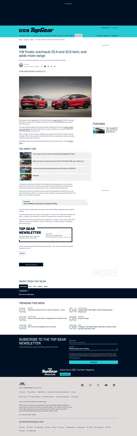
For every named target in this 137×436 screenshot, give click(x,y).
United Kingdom (105, 27)
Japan (62, 427)
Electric (31, 39)
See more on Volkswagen (26, 294)
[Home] (38, 30)
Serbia (91, 427)
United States (114, 27)
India (48, 427)
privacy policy (75, 357)
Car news (26, 39)
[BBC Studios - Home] (23, 383)
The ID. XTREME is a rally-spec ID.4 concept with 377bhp (40, 203)
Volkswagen (23, 286)
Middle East (32, 431)
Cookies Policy (41, 392)
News (45, 286)
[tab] (23, 286)
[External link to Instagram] (90, 385)
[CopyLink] (42, 66)
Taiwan (23, 431)
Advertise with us (49, 397)
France (23, 427)
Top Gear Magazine (63, 397)
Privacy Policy (31, 392)
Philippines (82, 427)
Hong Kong (40, 427)
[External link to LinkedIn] (114, 385)
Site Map (75, 397)
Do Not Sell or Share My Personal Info (59, 392)
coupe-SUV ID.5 (58, 120)
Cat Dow (26, 64)
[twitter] (48, 66)
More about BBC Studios (27, 415)
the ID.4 (34, 120)
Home (20, 39)
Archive (74, 392)
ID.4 (30, 286)
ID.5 (34, 286)
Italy (55, 427)
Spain (109, 427)
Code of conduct (36, 397)
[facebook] (45, 66)
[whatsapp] (51, 66)
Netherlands (71, 427)
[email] (54, 66)
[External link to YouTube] (106, 385)
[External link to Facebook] (82, 385)
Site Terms (24, 397)
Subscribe (93, 362)
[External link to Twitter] (98, 385)
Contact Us (22, 392)
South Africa (100, 427)
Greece (31, 427)
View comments (32, 265)
